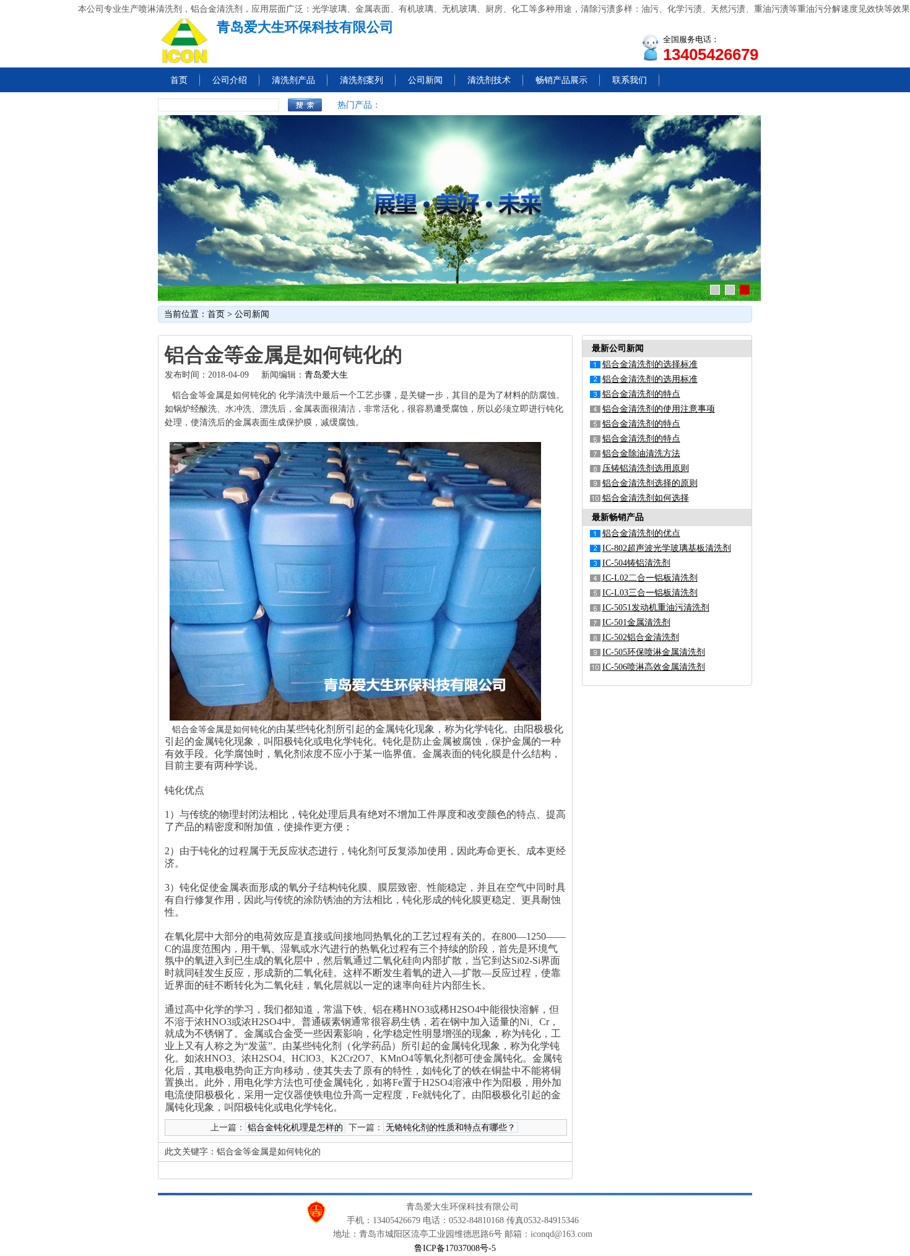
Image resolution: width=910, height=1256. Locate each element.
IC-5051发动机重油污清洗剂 (655, 607)
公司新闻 (425, 80)
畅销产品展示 (561, 80)
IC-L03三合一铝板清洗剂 (650, 592)
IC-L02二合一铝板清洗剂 (650, 578)
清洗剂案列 (361, 80)
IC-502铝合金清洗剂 (640, 637)
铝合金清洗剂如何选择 (645, 498)
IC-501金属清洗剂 (636, 622)
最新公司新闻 (618, 348)
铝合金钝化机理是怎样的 (295, 1127)
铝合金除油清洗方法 (641, 453)
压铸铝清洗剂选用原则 (645, 468)
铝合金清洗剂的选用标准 (650, 379)
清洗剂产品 (293, 80)
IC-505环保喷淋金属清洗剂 (653, 652)
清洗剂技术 (489, 80)
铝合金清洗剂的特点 (641, 394)
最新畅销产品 (618, 517)
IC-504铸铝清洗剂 (636, 563)
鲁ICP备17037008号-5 (455, 1248)
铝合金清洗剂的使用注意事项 (658, 409)
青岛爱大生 (326, 374)
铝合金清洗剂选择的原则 (650, 483)
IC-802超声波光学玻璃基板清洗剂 (666, 548)
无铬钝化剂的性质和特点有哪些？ (451, 1127)
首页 (179, 80)
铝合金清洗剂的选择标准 (650, 364)
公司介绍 (229, 80)
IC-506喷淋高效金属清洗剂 (653, 667)
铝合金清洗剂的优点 (641, 533)
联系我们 (629, 80)
